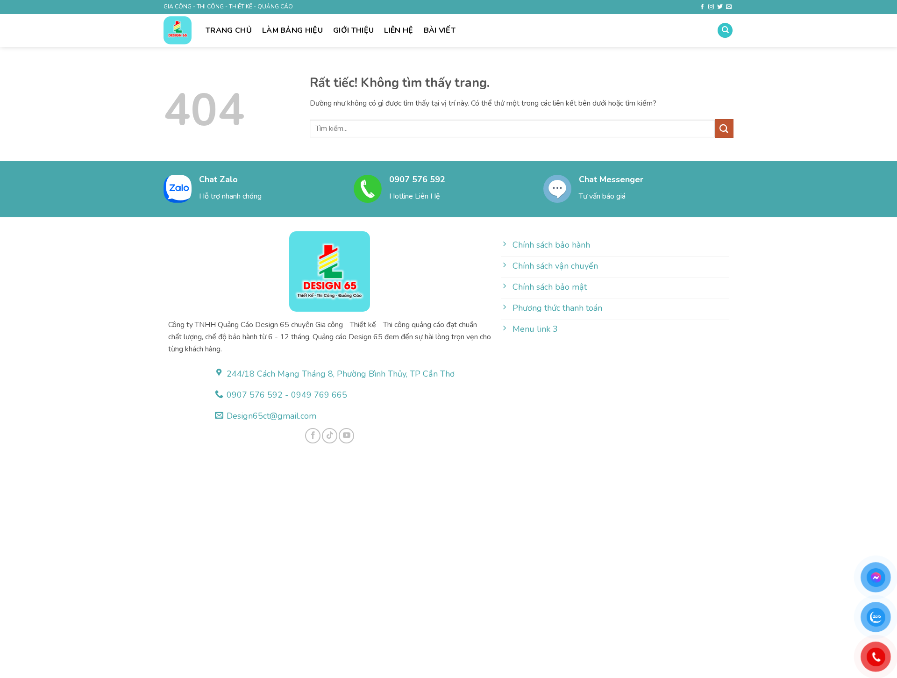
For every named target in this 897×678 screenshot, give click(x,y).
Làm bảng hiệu (292, 30)
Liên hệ (398, 30)
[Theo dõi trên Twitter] (720, 7)
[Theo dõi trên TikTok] (329, 435)
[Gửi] (724, 128)
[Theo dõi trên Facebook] (702, 7)
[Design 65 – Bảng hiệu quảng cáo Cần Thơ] (178, 30)
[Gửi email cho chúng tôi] (729, 7)
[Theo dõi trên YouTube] (346, 435)
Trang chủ (229, 30)
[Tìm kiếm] (725, 30)
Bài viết (440, 30)
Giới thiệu (353, 30)
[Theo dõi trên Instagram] (711, 7)
